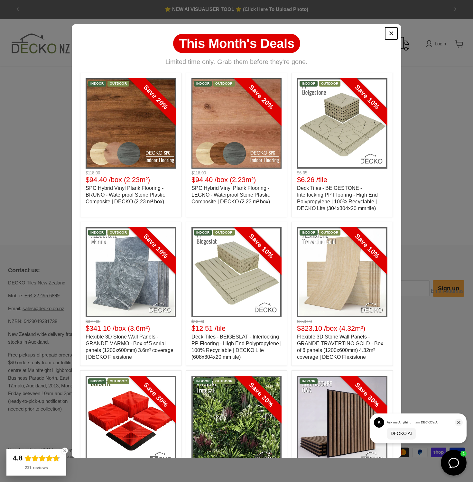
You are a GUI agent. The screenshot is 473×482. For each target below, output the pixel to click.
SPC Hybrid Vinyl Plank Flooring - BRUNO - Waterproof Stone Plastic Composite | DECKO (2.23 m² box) (125, 194)
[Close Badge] (64, 451)
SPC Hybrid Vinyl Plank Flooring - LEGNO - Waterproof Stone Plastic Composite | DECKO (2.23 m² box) (230, 194)
